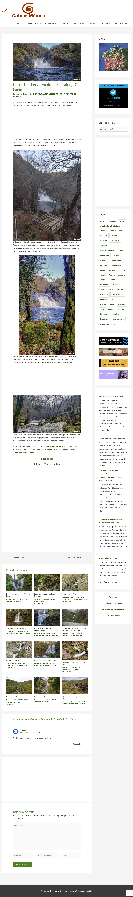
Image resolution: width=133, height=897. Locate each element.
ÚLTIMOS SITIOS (51, 24)
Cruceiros (115, 240)
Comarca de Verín (40, 700)
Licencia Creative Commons (113, 609)
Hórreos (116, 255)
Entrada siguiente (75, 558)
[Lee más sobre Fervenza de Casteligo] (75, 583)
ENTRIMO (36, 94)
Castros (103, 240)
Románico (116, 299)
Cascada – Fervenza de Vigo (17, 628)
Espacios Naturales (107, 250)
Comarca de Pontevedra (42, 633)
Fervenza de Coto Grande (16, 697)
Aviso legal (113, 597)
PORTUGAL (17, 601)
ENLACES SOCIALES (33, 24)
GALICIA (44, 94)
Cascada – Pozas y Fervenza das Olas (75, 698)
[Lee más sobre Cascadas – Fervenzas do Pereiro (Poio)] (47, 617)
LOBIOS (52, 94)
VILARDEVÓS (46, 702)
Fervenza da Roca (13, 660)
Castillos (114, 235)
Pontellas (119, 289)
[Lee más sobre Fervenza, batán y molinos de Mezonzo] (47, 583)
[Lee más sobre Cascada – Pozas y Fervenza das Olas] (75, 685)
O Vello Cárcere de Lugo (108, 558)
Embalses (103, 245)
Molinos (103, 266)
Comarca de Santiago (22, 631)
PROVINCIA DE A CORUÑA (42, 601)
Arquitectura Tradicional (110, 226)
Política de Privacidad (113, 603)
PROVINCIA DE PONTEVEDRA (48, 635)
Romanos (103, 299)
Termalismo (104, 319)
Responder (77, 744)
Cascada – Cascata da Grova (45, 660)
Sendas (116, 314)
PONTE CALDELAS (12, 665)
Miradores (116, 260)
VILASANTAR (38, 603)
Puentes (104, 294)
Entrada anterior (18, 558)
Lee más (105, 430)
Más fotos (47, 458)
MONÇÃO (9, 601)
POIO (36, 635)
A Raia (122, 221)
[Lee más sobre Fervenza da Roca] (19, 649)
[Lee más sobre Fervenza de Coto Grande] (19, 685)
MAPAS (92, 24)
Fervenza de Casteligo (71, 594)
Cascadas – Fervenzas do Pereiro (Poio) (44, 629)
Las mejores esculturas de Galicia (112, 438)
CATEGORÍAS (79, 24)
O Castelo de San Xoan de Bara (111, 396)
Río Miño (121, 304)
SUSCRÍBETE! (105, 24)
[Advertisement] (47, 123)
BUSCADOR (65, 24)
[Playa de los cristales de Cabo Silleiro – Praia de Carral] (113, 472)
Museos (112, 270)
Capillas (103, 235)
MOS (82, 633)
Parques (121, 270)
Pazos (102, 280)
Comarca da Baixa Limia (22, 94)
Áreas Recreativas (107, 324)
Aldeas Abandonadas (108, 221)
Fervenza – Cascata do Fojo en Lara (18, 595)
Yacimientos (118, 319)
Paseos (102, 275)
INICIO (16, 24)
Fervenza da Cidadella (43, 697)
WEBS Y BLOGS (121, 24)
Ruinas (103, 304)
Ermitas (114, 245)
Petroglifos (104, 284)
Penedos (111, 280)
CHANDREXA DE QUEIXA (70, 597)
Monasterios (116, 266)
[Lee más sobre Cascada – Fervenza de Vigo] (19, 617)
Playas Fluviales (106, 289)
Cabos (102, 230)
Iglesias (104, 260)
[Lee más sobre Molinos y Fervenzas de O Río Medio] (75, 650)
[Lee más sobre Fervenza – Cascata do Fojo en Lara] (19, 583)
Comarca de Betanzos (41, 599)
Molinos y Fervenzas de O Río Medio (74, 664)
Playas (115, 284)
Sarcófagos (104, 314)
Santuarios (121, 309)
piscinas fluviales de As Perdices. (60, 362)
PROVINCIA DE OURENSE (66, 94)
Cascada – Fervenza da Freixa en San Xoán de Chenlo (74, 629)
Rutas (112, 304)
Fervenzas (17, 96)
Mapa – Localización (47, 464)
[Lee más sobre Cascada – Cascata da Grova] (47, 649)
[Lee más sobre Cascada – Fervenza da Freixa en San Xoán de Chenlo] (75, 617)
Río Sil (102, 309)
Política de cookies (113, 616)
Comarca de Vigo (68, 633)
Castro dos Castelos (51, 449)
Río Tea (110, 309)
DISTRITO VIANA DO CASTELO (16, 599)
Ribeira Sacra (117, 294)
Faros (121, 250)
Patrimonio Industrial (117, 275)
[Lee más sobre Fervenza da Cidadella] (47, 685)
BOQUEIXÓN (10, 631)
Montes (103, 270)
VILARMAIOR (66, 672)
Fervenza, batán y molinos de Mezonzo (45, 595)
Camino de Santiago (115, 230)
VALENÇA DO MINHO (49, 665)
